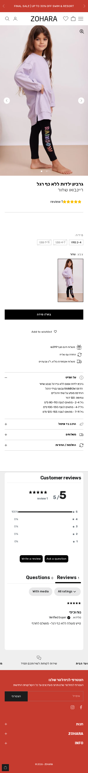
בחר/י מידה (44, 314)
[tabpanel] (44, 617)
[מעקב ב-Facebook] (81, 707)
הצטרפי (16, 696)
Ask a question (56, 558)
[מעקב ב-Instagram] (72, 707)
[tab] (39, 578)
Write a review (31, 558)
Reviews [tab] (68, 577)
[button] (44, 512)
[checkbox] (40, 591)
